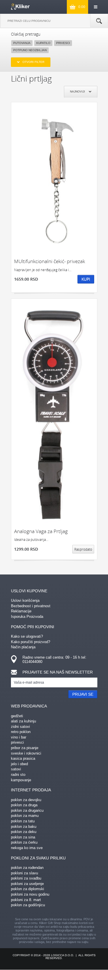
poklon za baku (23, 826)
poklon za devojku (26, 800)
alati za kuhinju (23, 721)
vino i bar (18, 737)
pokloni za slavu (24, 873)
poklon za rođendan (27, 867)
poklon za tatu (23, 821)
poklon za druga (24, 805)
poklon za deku (23, 832)
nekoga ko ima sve (27, 848)
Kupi (86, 279)
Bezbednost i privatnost (30, 606)
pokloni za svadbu (26, 878)
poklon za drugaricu (27, 810)
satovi (16, 769)
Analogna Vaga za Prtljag (41, 531)
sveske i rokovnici (26, 753)
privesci (17, 742)
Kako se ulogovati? (27, 636)
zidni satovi (20, 726)
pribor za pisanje (24, 748)
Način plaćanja (23, 647)
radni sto (18, 774)
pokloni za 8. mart (26, 900)
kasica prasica (23, 758)
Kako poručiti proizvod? (30, 642)
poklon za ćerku (24, 842)
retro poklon (21, 732)
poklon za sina (23, 837)
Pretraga (99, 21)
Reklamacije (21, 611)
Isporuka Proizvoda (27, 616)
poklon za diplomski (27, 889)
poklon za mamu (25, 815)
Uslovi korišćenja (25, 600)
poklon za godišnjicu (28, 905)
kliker (20, 6)
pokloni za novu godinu (30, 894)
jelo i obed (19, 764)
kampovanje (21, 780)
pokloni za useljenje (27, 884)
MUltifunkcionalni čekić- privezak (49, 261)
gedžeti (17, 716)
